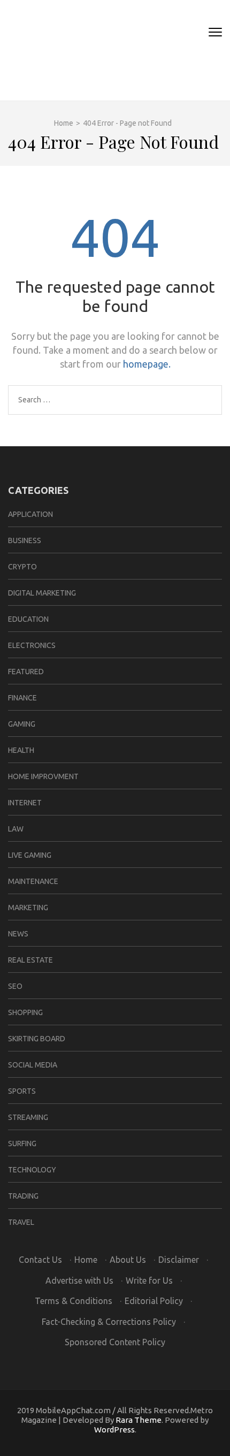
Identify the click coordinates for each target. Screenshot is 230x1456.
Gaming (21, 724)
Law (16, 829)
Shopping (25, 1012)
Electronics (32, 645)
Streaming (28, 1117)
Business (24, 540)
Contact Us (40, 1259)
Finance (22, 697)
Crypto (22, 566)
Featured (26, 671)
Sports (22, 1091)
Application (30, 514)
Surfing (22, 1143)
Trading (23, 1196)
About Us (128, 1259)
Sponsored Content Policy (115, 1342)
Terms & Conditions (73, 1301)
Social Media (32, 1065)
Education (28, 619)
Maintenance (33, 881)
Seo (15, 986)
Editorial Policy (154, 1301)
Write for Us (149, 1280)
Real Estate (30, 960)
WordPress (114, 1429)
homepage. (147, 364)
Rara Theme (139, 1419)
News (18, 933)
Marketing (28, 907)
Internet (25, 802)
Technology (32, 1169)
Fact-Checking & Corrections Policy (109, 1322)
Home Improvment (43, 776)
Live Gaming (29, 855)
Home (85, 1259)
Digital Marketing (42, 593)
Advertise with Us (79, 1280)
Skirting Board (36, 1038)
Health (21, 750)
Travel (21, 1222)
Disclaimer (178, 1259)
